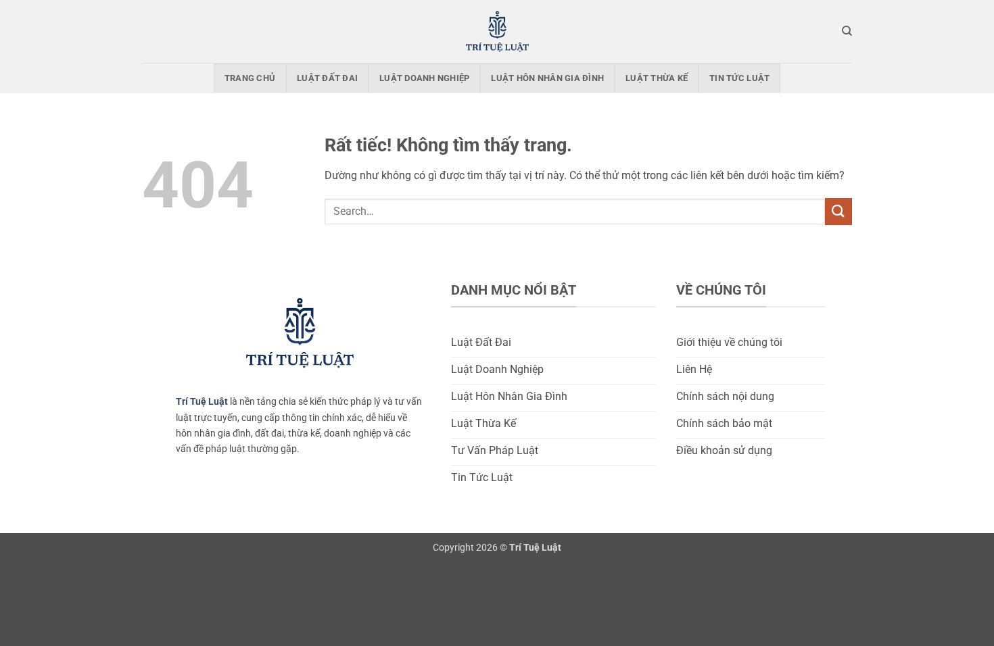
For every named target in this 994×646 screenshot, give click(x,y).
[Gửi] (838, 211)
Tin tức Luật (739, 78)
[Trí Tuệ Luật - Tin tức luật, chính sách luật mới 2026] (497, 31)
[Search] (847, 31)
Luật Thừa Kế (656, 78)
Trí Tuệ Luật (202, 401)
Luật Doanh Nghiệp (424, 78)
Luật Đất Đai (327, 78)
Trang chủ (249, 78)
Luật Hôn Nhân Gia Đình (547, 78)
